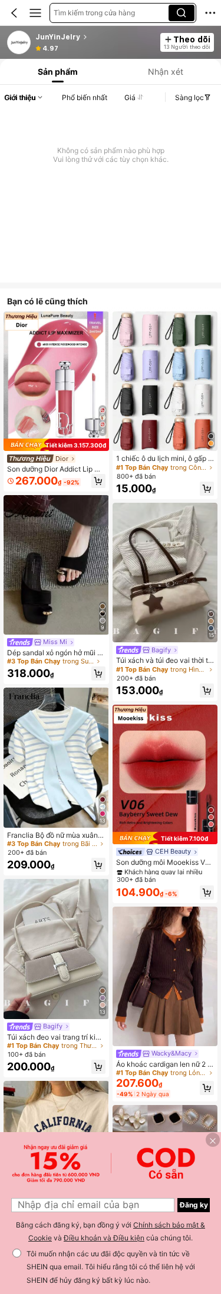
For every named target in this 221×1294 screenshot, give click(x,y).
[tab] (56, 71)
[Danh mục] (35, 13)
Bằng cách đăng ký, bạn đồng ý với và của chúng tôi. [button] (110, 1231)
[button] (14, 13)
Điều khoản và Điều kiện (104, 1237)
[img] (56, 445)
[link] (19, 43)
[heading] (94, 37)
